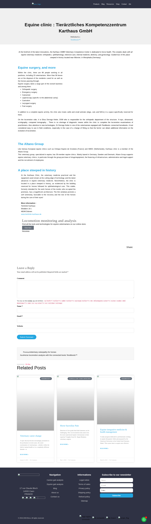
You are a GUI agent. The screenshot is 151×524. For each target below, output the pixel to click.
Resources (110, 4)
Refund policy (84, 497)
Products (96, 4)
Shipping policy (84, 493)
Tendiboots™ (75, 40)
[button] (17, 251)
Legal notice (84, 480)
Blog (102, 4)
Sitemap (84, 501)
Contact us (55, 497)
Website (20, 326)
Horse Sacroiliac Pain (69, 425)
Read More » (24, 454)
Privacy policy (84, 488)
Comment (20, 278)
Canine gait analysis (55, 480)
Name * (20, 306)
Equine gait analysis (55, 484)
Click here (28, 228)
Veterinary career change (30, 436)
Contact (124, 4)
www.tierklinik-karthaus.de (31, 214)
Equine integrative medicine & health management (113, 430)
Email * (20, 316)
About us (55, 493)
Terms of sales (84, 484)
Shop (117, 4)
